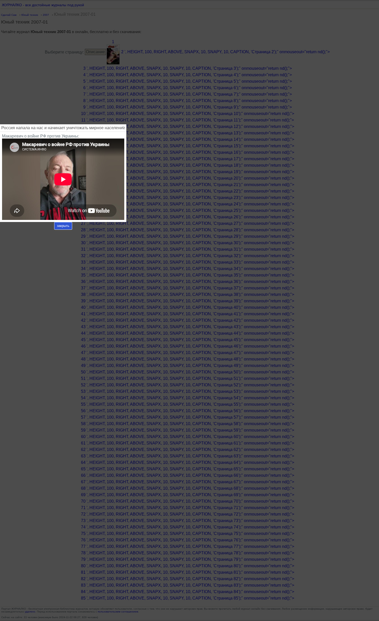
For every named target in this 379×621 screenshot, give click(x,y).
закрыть (63, 226)
